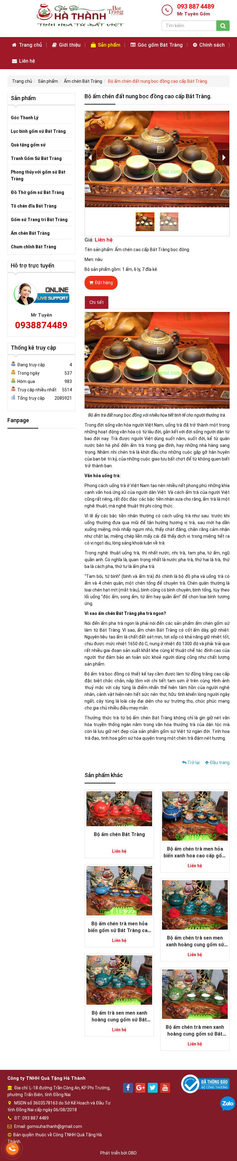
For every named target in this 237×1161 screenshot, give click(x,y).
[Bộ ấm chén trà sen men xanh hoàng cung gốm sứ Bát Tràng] (195, 904)
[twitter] (153, 1088)
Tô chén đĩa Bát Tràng (33, 206)
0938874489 (41, 325)
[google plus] (140, 1088)
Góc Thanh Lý (24, 117)
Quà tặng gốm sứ (28, 144)
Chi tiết (96, 302)
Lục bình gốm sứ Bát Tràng (38, 131)
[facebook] (128, 1088)
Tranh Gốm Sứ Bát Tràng (36, 158)
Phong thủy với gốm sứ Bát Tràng (38, 175)
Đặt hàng (104, 282)
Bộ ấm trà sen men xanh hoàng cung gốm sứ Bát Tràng (119, 1020)
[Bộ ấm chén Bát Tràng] (119, 808)
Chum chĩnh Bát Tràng (33, 246)
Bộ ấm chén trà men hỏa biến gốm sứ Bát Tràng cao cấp (119, 930)
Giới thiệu (69, 45)
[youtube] (165, 1088)
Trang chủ (30, 45)
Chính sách (211, 45)
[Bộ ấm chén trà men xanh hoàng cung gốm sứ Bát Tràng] (195, 993)
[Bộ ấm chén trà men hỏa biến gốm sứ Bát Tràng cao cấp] (119, 890)
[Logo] (79, 15)
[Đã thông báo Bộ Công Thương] (205, 1083)
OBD (132, 1152)
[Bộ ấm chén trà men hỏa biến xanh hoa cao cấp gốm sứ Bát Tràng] (195, 815)
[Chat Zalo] (227, 1103)
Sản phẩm (108, 45)
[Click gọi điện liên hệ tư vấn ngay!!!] (12, 1148)
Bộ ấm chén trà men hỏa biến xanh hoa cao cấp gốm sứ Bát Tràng (195, 856)
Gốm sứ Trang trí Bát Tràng (39, 219)
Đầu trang (219, 762)
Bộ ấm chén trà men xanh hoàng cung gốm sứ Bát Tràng (195, 1034)
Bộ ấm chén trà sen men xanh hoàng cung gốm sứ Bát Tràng (195, 945)
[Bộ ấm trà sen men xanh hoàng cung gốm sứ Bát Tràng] (119, 979)
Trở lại (193, 762)
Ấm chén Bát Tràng (83, 81)
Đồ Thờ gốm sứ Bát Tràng (37, 192)
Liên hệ (26, 61)
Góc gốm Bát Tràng (159, 45)
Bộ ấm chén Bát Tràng (119, 834)
